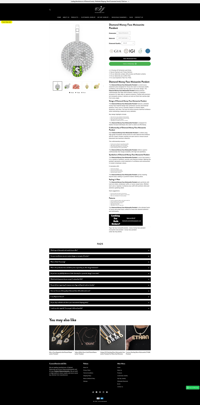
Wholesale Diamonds (122, 381)
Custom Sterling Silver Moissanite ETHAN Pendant (138, 353)
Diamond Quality (115, 43)
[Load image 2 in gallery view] (67, 85)
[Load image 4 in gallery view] (86, 85)
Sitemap (85, 381)
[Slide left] (51, 86)
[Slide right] (103, 86)
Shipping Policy (87, 375)
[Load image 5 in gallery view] (96, 85)
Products (119, 373)
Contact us (120, 386)
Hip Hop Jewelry (121, 378)
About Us (85, 367)
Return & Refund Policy (89, 378)
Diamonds (112, 33)
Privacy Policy (86, 370)
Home (118, 367)
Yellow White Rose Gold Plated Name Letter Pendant (86, 353)
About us (119, 370)
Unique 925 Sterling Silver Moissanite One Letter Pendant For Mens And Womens (112, 353)
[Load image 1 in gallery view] (57, 85)
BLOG (118, 384)
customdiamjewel (102, 401)
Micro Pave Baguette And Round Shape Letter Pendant (60, 353)
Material (112, 38)
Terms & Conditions (88, 373)
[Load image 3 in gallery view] (77, 85)
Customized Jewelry (122, 375)
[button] (50, 9)
